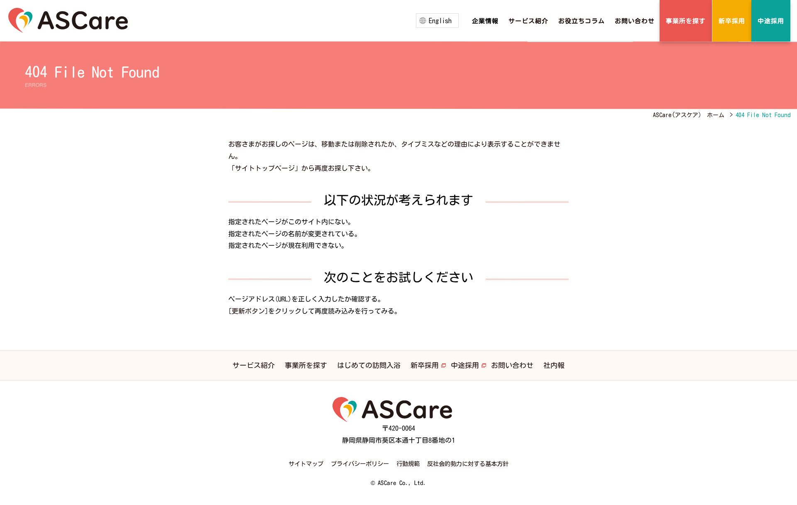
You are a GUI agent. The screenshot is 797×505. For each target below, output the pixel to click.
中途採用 (465, 365)
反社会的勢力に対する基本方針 (468, 464)
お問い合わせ (512, 365)
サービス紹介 (253, 365)
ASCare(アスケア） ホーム (688, 115)
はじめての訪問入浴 (369, 365)
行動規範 (408, 464)
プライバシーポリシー (360, 464)
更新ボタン (248, 311)
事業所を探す (306, 365)
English (440, 20)
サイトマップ (305, 464)
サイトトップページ (265, 168)
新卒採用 (425, 365)
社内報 (554, 365)
